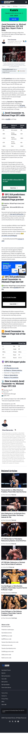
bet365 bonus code (6, 639)
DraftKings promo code (8, 651)
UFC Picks (15, 6)
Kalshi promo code (6, 657)
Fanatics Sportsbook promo (9, 648)
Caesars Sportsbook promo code (10, 642)
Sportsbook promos (7, 632)
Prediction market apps (8, 629)
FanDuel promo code (7, 645)
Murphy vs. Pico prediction (11, 377)
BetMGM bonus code (7, 636)
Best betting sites (6, 626)
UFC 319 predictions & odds (11, 368)
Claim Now (13, 188)
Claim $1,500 (13, 304)
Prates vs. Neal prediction (11, 375)
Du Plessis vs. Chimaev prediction (13, 370)
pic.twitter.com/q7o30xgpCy (9, 235)
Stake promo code (6, 654)
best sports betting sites (16, 214)
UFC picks (22, 105)
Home (3, 6)
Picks (8, 6)
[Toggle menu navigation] (26, 2)
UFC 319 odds (7, 365)
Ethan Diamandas (12, 39)
